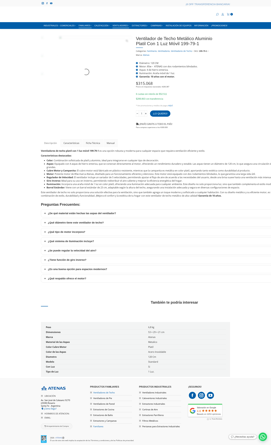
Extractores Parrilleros (153, 415)
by (215, 419)
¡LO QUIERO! (160, 113)
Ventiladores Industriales (154, 392)
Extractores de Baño (103, 415)
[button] (263, 437)
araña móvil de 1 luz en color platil (95, 184)
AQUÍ (170, 105)
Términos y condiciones (100, 440)
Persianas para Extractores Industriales (161, 426)
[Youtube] (210, 395)
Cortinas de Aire (150, 409)
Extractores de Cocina (103, 409)
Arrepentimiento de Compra (57, 426)
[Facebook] (192, 395)
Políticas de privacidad (125, 440)
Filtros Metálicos (150, 420)
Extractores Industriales (153, 403)
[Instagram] (201, 395)
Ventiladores (164, 51)
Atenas (146, 55)
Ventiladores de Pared (104, 403)
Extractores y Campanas (105, 420)
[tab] (50, 143)
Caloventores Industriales (154, 398)
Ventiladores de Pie (102, 398)
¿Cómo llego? (49, 408)
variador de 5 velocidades (113, 177)
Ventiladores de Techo (181, 51)
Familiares (152, 51)
